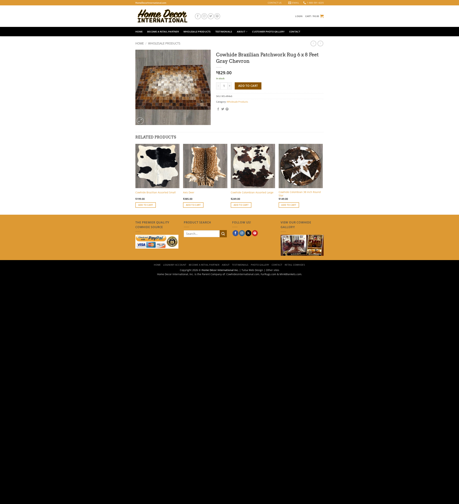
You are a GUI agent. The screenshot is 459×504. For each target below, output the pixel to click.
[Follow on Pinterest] (217, 16)
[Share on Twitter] (222, 109)
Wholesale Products (197, 31)
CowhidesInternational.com (242, 274)
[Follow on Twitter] (211, 16)
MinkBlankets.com (290, 274)
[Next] (322, 178)
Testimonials (223, 31)
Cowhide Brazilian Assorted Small (155, 192)
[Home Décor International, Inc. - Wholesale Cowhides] (162, 16)
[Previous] (135, 178)
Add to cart (248, 86)
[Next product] (313, 43)
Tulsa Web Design (252, 270)
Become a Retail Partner (163, 31)
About (241, 31)
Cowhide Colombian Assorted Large (252, 192)
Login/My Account (174, 264)
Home (139, 31)
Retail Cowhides (295, 264)
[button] (298, 16)
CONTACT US (274, 2)
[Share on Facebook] (218, 109)
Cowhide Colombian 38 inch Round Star (300, 193)
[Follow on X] (248, 233)
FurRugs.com (268, 274)
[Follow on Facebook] (198, 16)
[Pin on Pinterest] (227, 109)
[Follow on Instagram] (204, 16)
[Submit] (223, 233)
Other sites (272, 270)
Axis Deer (188, 192)
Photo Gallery (260, 264)
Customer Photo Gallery (268, 31)
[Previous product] (320, 43)
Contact (294, 31)
